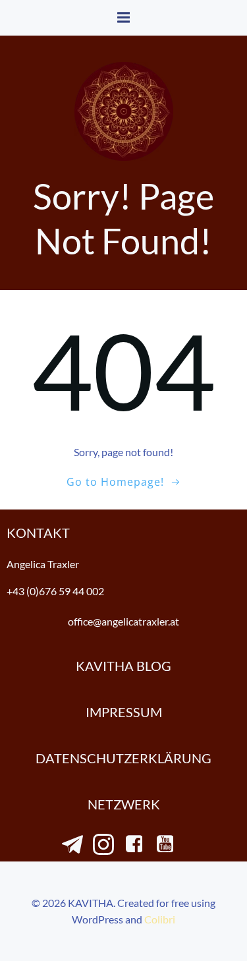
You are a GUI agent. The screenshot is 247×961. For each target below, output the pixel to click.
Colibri (159, 919)
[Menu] (124, 18)
